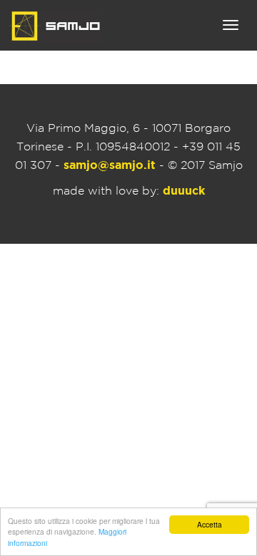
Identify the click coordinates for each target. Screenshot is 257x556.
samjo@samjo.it (110, 165)
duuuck (184, 191)
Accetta (209, 524)
